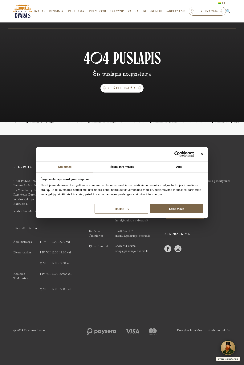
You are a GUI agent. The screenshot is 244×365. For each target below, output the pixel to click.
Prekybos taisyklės (189, 330)
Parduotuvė (175, 11)
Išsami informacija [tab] (122, 166)
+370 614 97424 (125, 246)
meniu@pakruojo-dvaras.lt (132, 235)
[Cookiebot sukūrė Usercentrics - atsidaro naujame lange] (177, 154)
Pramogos (97, 11)
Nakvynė (116, 11)
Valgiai (134, 11)
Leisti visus (176, 208)
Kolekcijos (152, 11)
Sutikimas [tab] (64, 166)
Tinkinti (119, 208)
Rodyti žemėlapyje (25, 211)
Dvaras (39, 11)
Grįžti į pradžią (122, 88)
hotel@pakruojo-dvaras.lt (131, 220)
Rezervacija (207, 11)
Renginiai (56, 11)
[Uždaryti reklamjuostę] (202, 154)
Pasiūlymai (76, 11)
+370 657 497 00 (126, 231)
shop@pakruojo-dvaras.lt (131, 251)
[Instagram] (177, 248)
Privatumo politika (218, 330)
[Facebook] (167, 248)
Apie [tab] (179, 166)
